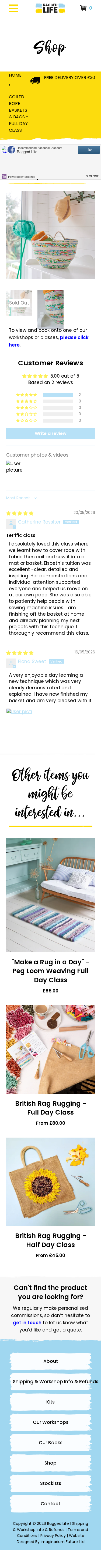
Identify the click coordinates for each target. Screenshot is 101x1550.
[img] (19, 513)
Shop (50, 1463)
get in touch (27, 1322)
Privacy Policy (53, 1535)
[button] (27, 395)
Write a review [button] (51, 433)
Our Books (50, 1442)
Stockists (50, 1483)
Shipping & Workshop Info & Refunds (52, 1381)
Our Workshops (50, 1422)
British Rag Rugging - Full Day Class (50, 1108)
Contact (50, 1503)
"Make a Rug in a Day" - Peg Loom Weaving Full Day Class (50, 971)
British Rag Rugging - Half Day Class (50, 1240)
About (50, 1361)
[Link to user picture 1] (19, 721)
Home (15, 75)
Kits (50, 1402)
